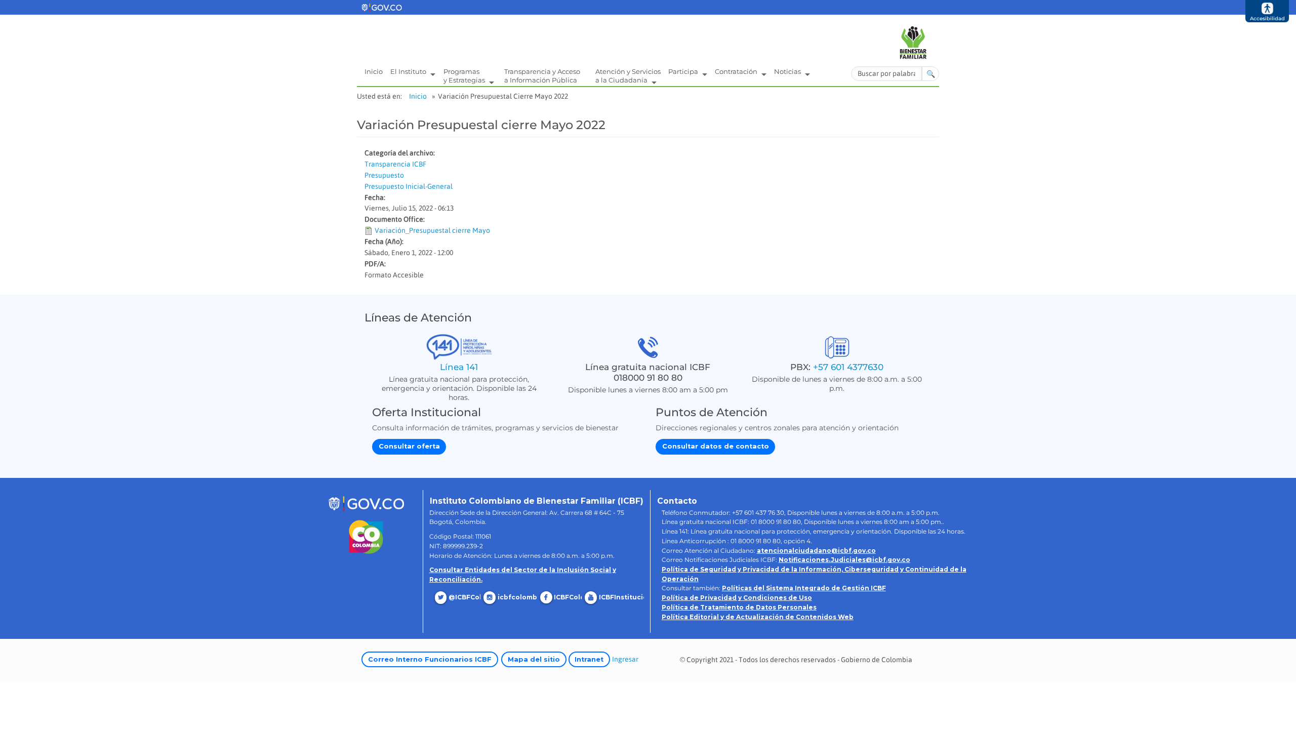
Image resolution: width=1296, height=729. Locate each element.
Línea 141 (459, 366)
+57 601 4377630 (848, 366)
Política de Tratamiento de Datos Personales (739, 607)
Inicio (373, 71)
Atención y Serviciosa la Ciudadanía (628, 75)
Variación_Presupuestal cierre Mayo (432, 230)
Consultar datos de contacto (715, 446)
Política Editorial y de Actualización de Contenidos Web (758, 617)
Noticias (788, 71)
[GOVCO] (366, 503)
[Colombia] (366, 537)
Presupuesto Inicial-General (408, 186)
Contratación (737, 71)
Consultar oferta (409, 446)
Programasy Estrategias (465, 75)
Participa (684, 71)
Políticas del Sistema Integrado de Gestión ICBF (804, 588)
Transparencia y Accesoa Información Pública (542, 75)
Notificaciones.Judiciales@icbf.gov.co (844, 559)
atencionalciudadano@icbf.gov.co (816, 550)
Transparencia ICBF (395, 164)
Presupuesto (384, 175)
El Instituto (409, 71)
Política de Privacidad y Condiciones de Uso (737, 597)
